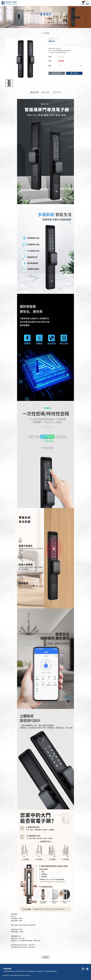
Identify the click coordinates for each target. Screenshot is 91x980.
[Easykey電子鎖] (9, 3)
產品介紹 (34, 92)
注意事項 (57, 92)
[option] (45, 17)
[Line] (87, 968)
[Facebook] (83, 968)
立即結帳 (75, 73)
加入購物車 (58, 73)
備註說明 (45, 92)
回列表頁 (45, 957)
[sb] (45, 17)
